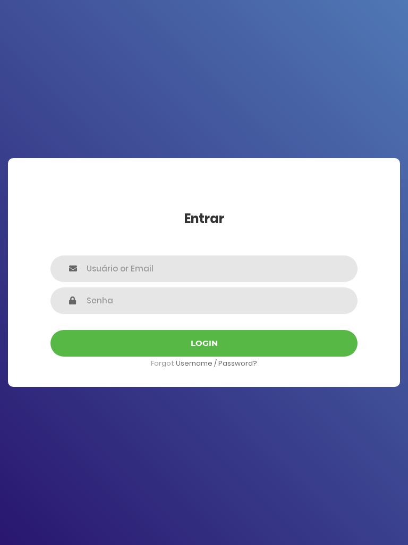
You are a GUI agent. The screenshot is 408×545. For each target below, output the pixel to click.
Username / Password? (216, 363)
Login (204, 343)
